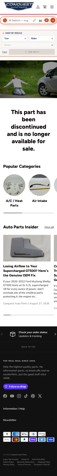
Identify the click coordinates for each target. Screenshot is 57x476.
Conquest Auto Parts (18, 454)
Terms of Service (24, 464)
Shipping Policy (44, 462)
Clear (4, 52)
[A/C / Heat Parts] (14, 185)
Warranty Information (26, 462)
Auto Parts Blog (38, 459)
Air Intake (39, 201)
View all (49, 227)
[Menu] (51, 6)
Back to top (28, 347)
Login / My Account (10, 459)
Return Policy (8, 462)
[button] (44, 6)
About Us (25, 459)
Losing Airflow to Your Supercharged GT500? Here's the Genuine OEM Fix (25, 270)
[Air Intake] (40, 185)
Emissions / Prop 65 (42, 464)
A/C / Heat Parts (14, 203)
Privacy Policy (8, 464)
